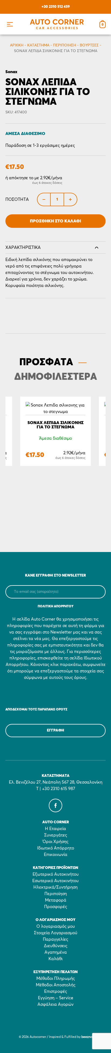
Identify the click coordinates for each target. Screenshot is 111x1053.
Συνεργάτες (55, 835)
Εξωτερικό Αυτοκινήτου (56, 874)
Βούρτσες (89, 45)
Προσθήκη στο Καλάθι (55, 221)
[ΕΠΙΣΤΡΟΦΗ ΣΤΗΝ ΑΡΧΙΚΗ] (57, 24)
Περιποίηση (64, 45)
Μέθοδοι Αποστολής (55, 985)
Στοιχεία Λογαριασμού (55, 933)
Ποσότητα (17, 199)
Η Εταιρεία (55, 829)
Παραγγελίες (55, 939)
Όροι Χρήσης (55, 841)
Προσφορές (55, 907)
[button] (9, 24)
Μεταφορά (55, 900)
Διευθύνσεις (55, 946)
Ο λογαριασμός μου (55, 926)
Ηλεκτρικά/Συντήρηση (55, 887)
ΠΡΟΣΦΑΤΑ (46, 362)
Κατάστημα (38, 45)
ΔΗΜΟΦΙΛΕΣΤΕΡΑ (55, 377)
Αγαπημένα (55, 952)
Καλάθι (55, 959)
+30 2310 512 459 (55, 7)
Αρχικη (16, 45)
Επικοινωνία (55, 854)
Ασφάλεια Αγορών (55, 1004)
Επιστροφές (55, 991)
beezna (86, 1037)
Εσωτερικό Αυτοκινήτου (55, 881)
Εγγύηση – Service (55, 998)
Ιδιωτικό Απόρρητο (55, 848)
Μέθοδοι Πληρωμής (55, 978)
